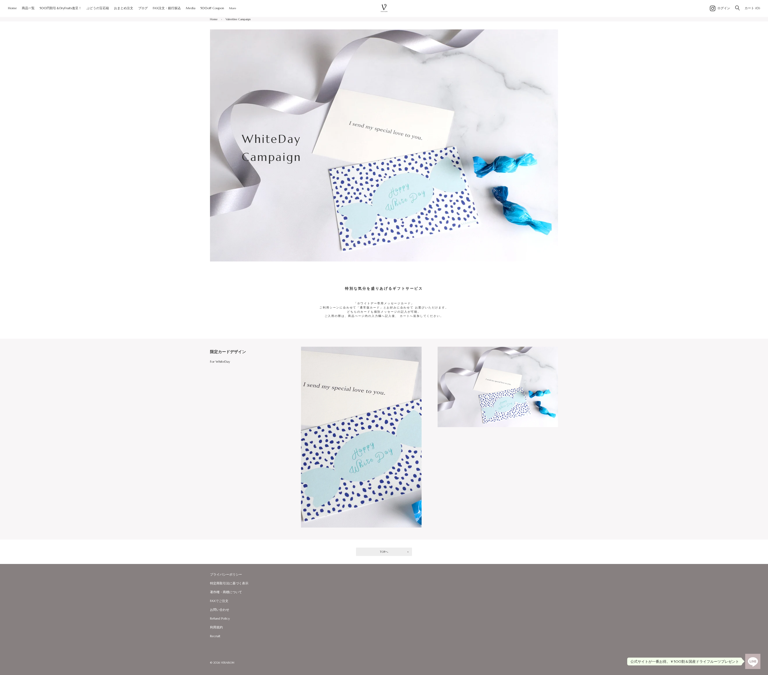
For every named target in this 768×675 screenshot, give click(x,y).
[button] (737, 8)
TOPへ (384, 552)
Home (214, 19)
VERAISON (227, 662)
